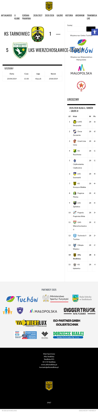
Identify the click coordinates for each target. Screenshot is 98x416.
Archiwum (79, 15)
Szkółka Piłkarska (26, 17)
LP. (70, 116)
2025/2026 (49, 15)
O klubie (17, 17)
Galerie (60, 15)
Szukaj (69, 25)
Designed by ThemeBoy (87, 410)
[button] (94, 32)
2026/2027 (37, 15)
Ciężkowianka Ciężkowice (78, 166)
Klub (75, 116)
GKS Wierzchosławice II (80, 226)
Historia (69, 15)
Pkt (94, 116)
